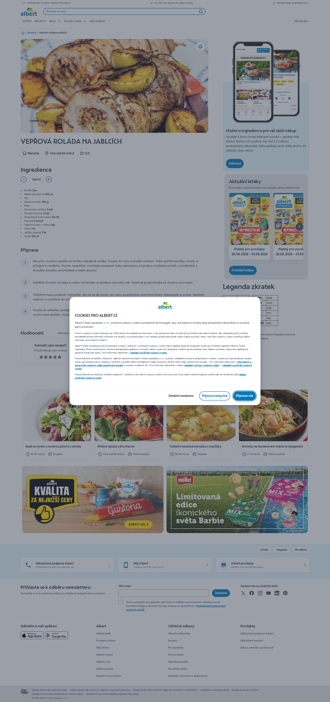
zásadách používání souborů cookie (148, 352)
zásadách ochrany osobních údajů (201, 365)
